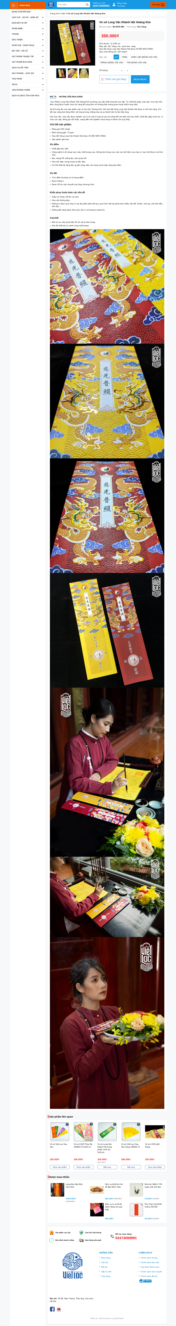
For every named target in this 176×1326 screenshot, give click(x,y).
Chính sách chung (149, 1258)
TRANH (15, 34)
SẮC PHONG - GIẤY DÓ (23, 73)
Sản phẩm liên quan (61, 1116)
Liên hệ (104, 1262)
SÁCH (14, 84)
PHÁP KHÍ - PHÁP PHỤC (23, 45)
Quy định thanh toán (150, 1267)
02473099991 (101, 5)
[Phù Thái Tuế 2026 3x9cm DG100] (136, 1210)
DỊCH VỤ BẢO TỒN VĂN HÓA (25, 95)
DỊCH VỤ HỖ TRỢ (20, 68)
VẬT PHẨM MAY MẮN (22, 62)
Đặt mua (107, 1167)
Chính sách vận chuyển (151, 1272)
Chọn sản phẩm (60, 1167)
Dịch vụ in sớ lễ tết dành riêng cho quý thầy (113, 1207)
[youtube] (59, 1309)
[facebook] (53, 1309)
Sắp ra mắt (106, 1272)
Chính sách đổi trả (149, 1276)
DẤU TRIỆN (17, 40)
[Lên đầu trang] (171, 1321)
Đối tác (104, 1267)
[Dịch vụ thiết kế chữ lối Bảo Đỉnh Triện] (97, 1190)
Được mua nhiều (59, 1177)
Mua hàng (105, 1258)
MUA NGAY (140, 79)
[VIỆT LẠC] (51, 4)
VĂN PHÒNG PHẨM (21, 90)
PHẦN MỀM (17, 28)
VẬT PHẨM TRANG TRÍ (23, 56)
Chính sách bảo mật (150, 1262)
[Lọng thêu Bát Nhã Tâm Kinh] (57, 1190)
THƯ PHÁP (17, 79)
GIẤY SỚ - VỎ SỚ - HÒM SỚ (25, 17)
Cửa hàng (105, 1276)
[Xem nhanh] (59, 1131)
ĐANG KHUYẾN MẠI (21, 12)
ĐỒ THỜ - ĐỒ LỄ (20, 51)
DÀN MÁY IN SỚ (19, 23)
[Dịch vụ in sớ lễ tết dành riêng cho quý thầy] (97, 1210)
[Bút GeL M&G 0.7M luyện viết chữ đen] (136, 1190)
